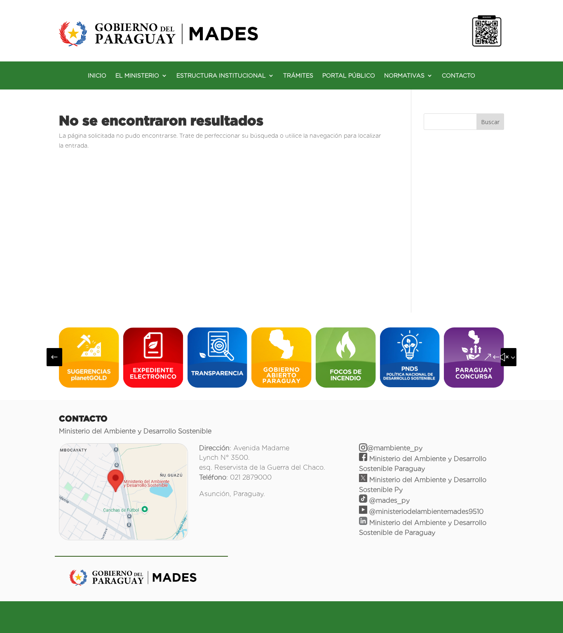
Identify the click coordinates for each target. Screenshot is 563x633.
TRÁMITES (298, 76)
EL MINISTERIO (137, 76)
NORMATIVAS (404, 76)
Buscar (490, 122)
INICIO (97, 76)
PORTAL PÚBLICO (348, 76)
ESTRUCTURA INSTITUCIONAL (221, 76)
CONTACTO (458, 76)
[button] (54, 357)
